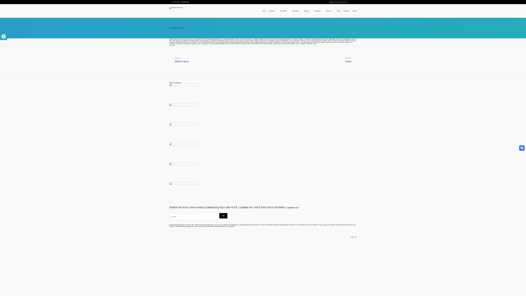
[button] (3, 36)
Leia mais (172, 45)
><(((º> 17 (353, 237)
